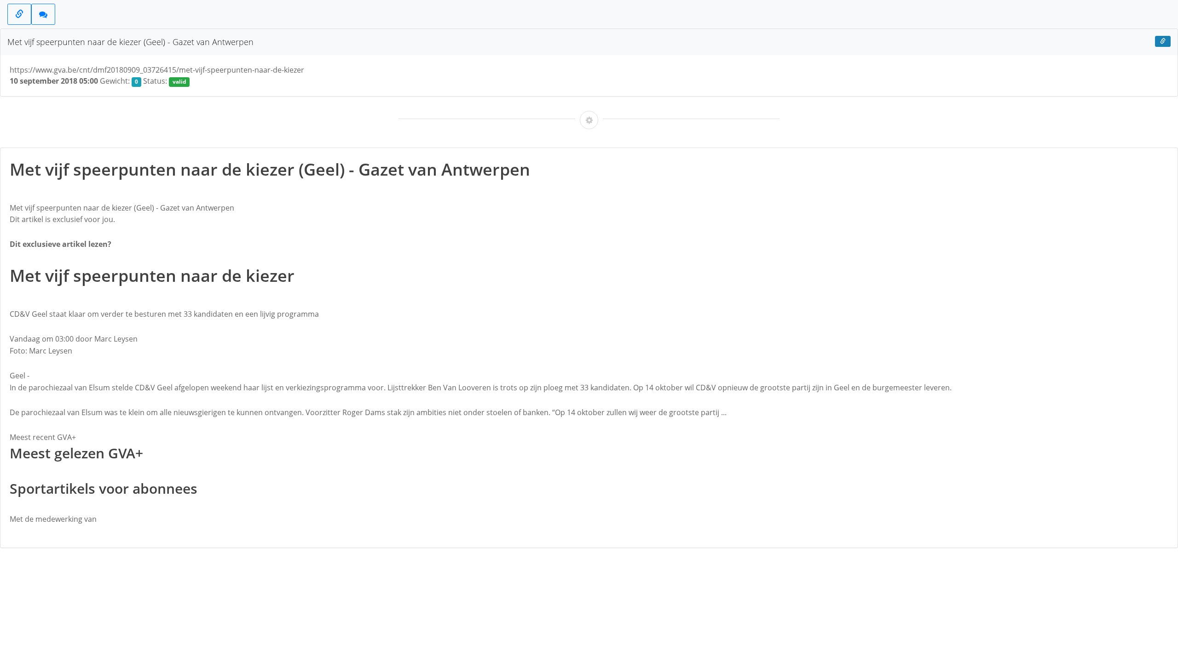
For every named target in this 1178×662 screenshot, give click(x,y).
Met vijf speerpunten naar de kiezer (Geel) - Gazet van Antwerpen (130, 41)
